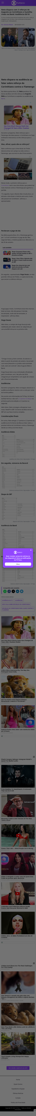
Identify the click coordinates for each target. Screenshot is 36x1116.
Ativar (18, 564)
